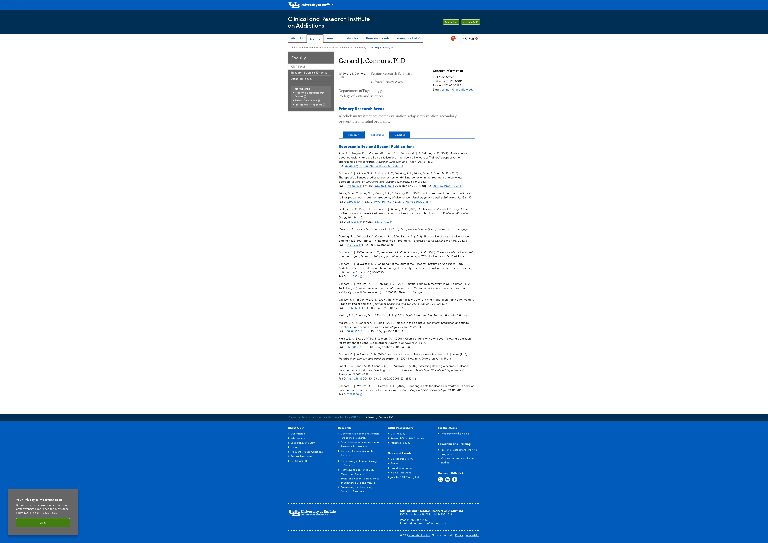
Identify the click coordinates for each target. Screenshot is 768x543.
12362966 (353, 394)
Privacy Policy (48, 513)
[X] (440, 479)
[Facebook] (454, 479)
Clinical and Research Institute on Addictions (314, 48)
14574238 (353, 378)
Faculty (345, 48)
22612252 (352, 245)
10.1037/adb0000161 (415, 201)
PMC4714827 (382, 221)
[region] (43, 512)
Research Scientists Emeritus (309, 72)
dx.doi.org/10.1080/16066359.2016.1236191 (372, 166)
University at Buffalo (419, 535)
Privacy (459, 535)
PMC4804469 (382, 201)
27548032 (353, 186)
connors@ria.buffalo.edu (458, 89)
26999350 (353, 201)
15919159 (352, 347)
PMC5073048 (382, 186)
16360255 (353, 331)
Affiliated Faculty (301, 79)
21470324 (353, 276)
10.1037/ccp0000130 (446, 186)
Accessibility (472, 535)
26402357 (353, 221)
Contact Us (451, 22)
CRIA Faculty (359, 48)
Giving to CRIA (470, 22)
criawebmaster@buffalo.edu (427, 523)
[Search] (453, 38)
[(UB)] (384, 5)
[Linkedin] (447, 479)
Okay (43, 522)
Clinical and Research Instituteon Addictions (329, 21)
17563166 (352, 308)
